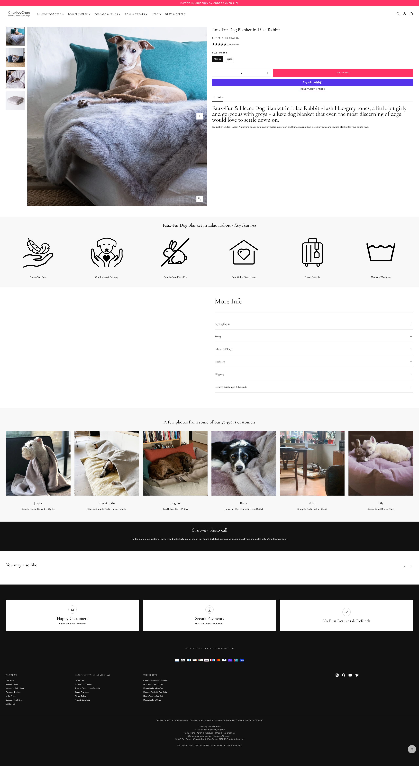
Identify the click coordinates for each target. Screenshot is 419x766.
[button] (398, 14)
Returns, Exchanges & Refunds (87, 688)
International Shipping (83, 684)
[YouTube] (350, 675)
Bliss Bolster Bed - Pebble (175, 509)
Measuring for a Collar (152, 700)
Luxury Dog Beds (49, 14)
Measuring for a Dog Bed (153, 688)
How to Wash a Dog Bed (153, 696)
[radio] (217, 59)
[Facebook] (344, 675)
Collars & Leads (106, 14)
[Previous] (405, 566)
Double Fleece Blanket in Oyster (38, 509)
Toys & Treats (135, 14)
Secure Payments (82, 692)
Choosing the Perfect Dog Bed (155, 680)
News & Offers (175, 14)
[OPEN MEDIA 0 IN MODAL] (200, 199)
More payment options (313, 89)
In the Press (11, 696)
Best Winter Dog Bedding (153, 684)
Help (155, 14)
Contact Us (10, 704)
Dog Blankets (78, 14)
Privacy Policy (80, 696)
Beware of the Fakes (14, 700)
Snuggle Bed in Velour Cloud (312, 509)
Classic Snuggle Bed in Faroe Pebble (106, 509)
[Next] (405, 251)
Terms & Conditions (82, 700)
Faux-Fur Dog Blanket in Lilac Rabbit (244, 509)
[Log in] (405, 14)
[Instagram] (337, 675)
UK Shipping (79, 680)
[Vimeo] (357, 675)
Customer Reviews (13, 692)
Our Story (10, 680)
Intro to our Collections (15, 688)
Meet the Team (12, 684)
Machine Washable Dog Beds (155, 692)
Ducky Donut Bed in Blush (380, 509)
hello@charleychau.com (274, 539)
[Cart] (411, 14)
